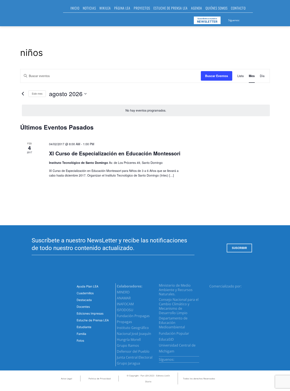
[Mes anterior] (22, 93)
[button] (258, 9)
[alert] (146, 110)
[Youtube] (258, 19)
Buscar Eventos (216, 76)
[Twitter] (253, 19)
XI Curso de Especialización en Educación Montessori (114, 153)
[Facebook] (243, 19)
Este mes (37, 93)
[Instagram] (248, 19)
